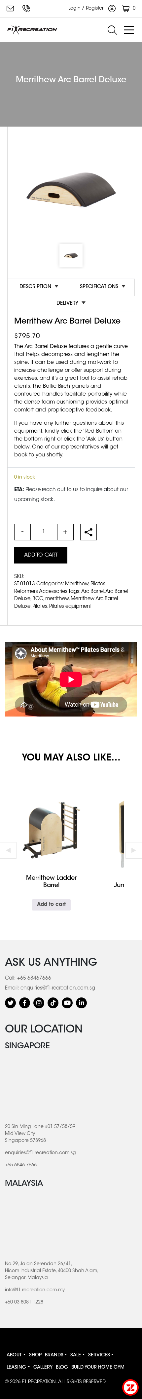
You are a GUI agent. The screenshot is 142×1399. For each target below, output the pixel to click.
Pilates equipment (70, 606)
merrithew (57, 599)
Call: (10, 978)
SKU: (19, 576)
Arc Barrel (92, 591)
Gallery (43, 1367)
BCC (37, 599)
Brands (54, 1355)
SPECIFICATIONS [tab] (99, 287)
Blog (62, 1367)
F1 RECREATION (38, 1382)
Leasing (16, 1367)
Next (133, 850)
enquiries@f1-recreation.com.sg (11, 8)
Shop (35, 1355)
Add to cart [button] (51, 904)
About (14, 1355)
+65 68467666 (34, 978)
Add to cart (40, 555)
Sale (75, 1355)
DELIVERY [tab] (67, 303)
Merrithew (77, 584)
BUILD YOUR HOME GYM (97, 1367)
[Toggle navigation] (128, 30)
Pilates (39, 606)
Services (99, 1355)
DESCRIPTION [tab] (35, 287)
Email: (12, 988)
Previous (8, 850)
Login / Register (86, 8)
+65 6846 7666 (27, 8)
